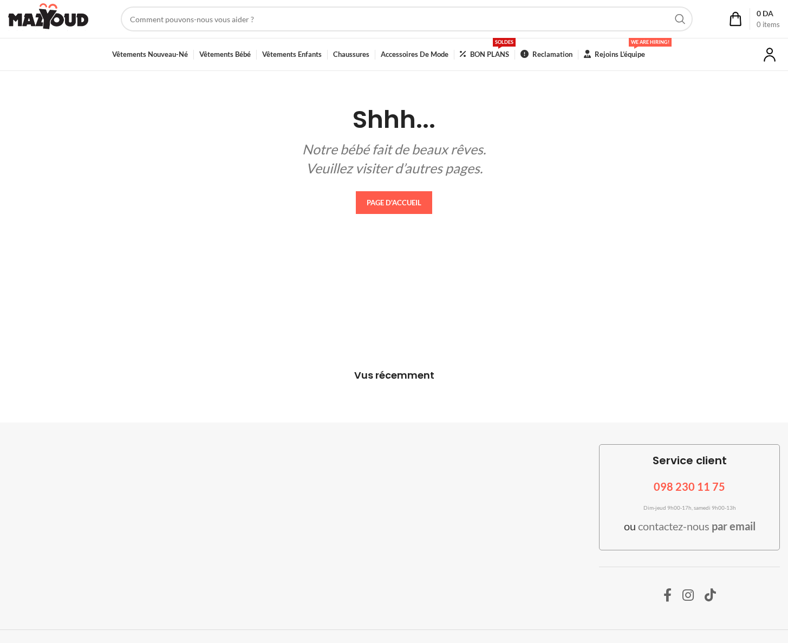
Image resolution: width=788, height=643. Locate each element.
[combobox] (407, 19)
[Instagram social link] (688, 595)
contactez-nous (697, 525)
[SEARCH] (680, 19)
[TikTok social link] (710, 595)
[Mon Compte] (769, 55)
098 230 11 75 (689, 486)
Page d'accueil (394, 202)
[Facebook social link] (667, 595)
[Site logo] (48, 18)
